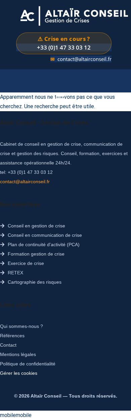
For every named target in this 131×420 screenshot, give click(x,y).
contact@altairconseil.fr (84, 59)
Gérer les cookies (18, 373)
